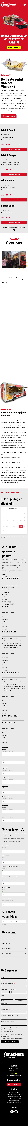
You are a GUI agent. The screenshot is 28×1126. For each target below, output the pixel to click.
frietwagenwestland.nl (14, 1102)
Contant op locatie (8, 1031)
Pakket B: (6, 629)
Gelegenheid (5, 1009)
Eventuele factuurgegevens (9, 1015)
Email (3, 995)
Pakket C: (6, 670)
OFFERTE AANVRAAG (15, 149)
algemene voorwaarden (13, 1038)
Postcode (4, 989)
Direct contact (10, 116)
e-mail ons (15, 1084)
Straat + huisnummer (8, 983)
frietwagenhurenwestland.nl (14, 1094)
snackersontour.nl (14, 1100)
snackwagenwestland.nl (14, 1098)
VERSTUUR (10, 1041)
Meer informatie (15, 47)
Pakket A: (6, 576)
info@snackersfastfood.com (14, 1075)
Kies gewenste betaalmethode (11, 1028)
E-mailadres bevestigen (20, 1000)
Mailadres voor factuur (8, 1022)
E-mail (2, 1000)
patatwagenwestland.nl (14, 1096)
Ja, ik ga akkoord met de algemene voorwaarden (11, 1035)
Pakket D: (6, 714)
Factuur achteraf (7, 1030)
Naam (3, 977)
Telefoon (4, 1003)
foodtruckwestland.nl (14, 1092)
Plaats (13, 989)
